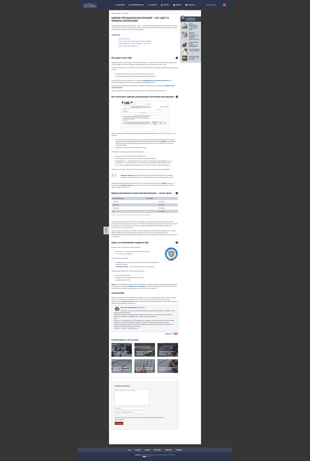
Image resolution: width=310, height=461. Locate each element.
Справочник (168, 450)
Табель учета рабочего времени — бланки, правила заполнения (121, 369)
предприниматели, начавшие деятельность (155, 80)
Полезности (191, 5)
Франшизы (153, 5)
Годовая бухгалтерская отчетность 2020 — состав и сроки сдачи (194, 26)
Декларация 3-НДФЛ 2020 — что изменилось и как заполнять (167, 369)
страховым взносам (126, 185)
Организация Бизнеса (137, 5)
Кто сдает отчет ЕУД (124, 39)
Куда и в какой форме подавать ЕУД (128, 46)
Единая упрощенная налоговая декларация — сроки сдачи (135, 43)
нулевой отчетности (128, 301)
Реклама (147, 450)
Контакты (138, 450)
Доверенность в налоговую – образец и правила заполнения (144, 353)
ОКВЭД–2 (163, 141)
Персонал (166, 5)
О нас (129, 450)
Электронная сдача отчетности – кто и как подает (194, 58)
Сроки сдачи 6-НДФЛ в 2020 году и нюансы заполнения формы (144, 369)
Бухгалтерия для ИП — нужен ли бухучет (194, 50)
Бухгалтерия (125, 13)
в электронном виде (121, 266)
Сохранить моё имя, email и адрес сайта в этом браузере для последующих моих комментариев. (139, 418)
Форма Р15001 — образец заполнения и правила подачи (121, 353)
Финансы (178, 5)
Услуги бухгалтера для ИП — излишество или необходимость (194, 44)
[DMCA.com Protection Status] (146, 456)
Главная (113, 13)
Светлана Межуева (130, 307)
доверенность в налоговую (137, 286)
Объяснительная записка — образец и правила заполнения (167, 353)
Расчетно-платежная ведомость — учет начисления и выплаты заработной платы (194, 36)
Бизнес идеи (120, 5)
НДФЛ (164, 183)
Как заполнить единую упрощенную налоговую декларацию (135, 41)
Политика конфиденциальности (159, 456)
